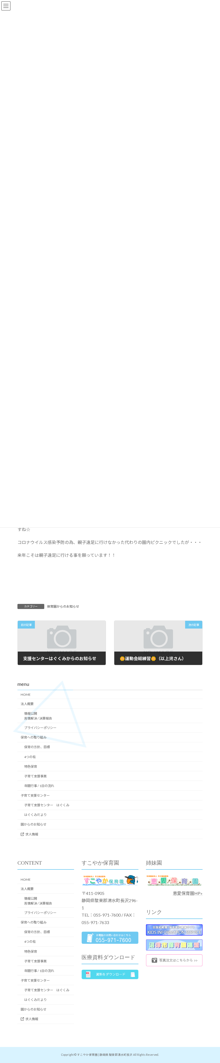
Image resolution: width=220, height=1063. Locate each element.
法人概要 (27, 704)
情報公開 (38, 716)
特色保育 (30, 767)
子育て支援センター (35, 795)
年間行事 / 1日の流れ (39, 786)
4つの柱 (30, 757)
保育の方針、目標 (37, 747)
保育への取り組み (33, 737)
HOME (26, 695)
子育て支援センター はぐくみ (46, 805)
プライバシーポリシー (40, 728)
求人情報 (31, 834)
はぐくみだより (35, 815)
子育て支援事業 (35, 776)
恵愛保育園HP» (188, 893)
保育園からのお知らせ (63, 606)
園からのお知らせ (33, 824)
